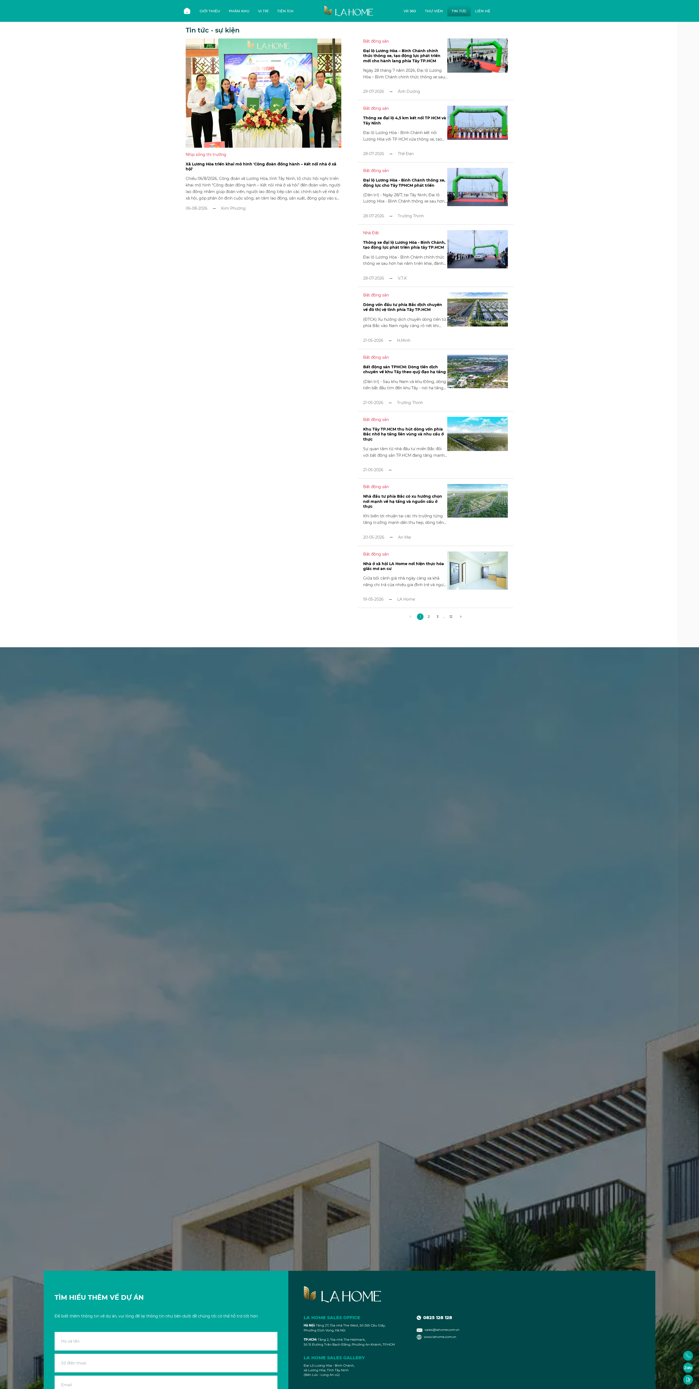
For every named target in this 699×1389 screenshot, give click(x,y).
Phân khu (239, 11)
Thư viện (434, 11)
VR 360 (410, 11)
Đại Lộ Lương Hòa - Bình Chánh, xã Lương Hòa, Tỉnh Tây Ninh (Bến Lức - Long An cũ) (329, 1370)
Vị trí (263, 11)
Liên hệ (482, 11)
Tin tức (459, 11)
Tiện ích (285, 11)
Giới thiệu (210, 11)
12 (450, 617)
